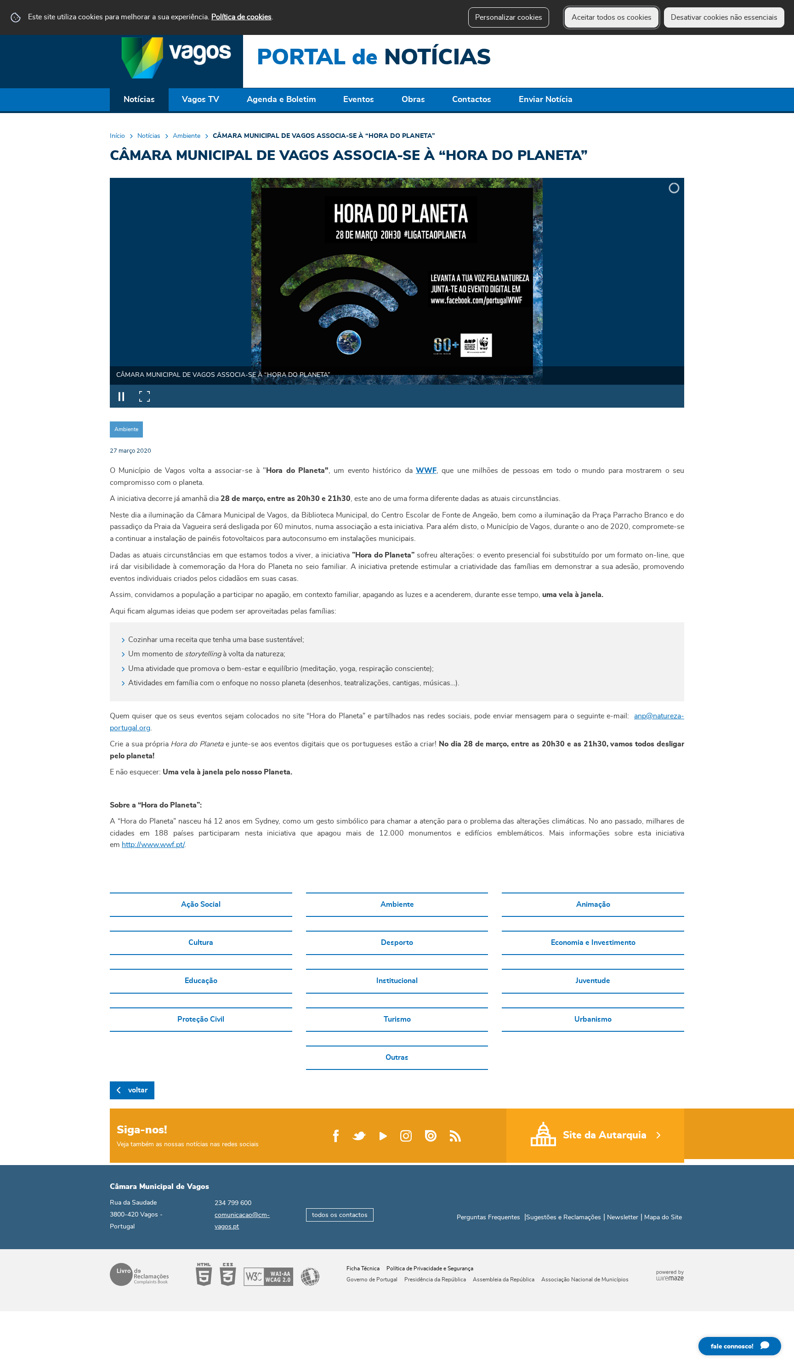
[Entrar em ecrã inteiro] (144, 396)
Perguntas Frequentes (488, 1217)
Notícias (148, 136)
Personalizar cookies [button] (508, 17)
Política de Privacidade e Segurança (429, 1268)
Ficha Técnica (363, 1268)
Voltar (137, 1090)
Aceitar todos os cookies (612, 17)
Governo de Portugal (371, 1279)
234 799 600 (233, 1203)
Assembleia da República (503, 1279)
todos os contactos (340, 1214)
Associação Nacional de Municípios (585, 1279)
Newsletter (622, 1217)
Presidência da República (435, 1279)
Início (117, 136)
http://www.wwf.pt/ (153, 844)
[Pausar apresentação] (121, 396)
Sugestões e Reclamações (563, 1217)
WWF (426, 470)
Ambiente (186, 136)
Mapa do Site (663, 1217)
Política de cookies (241, 17)
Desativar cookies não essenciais (724, 17)
